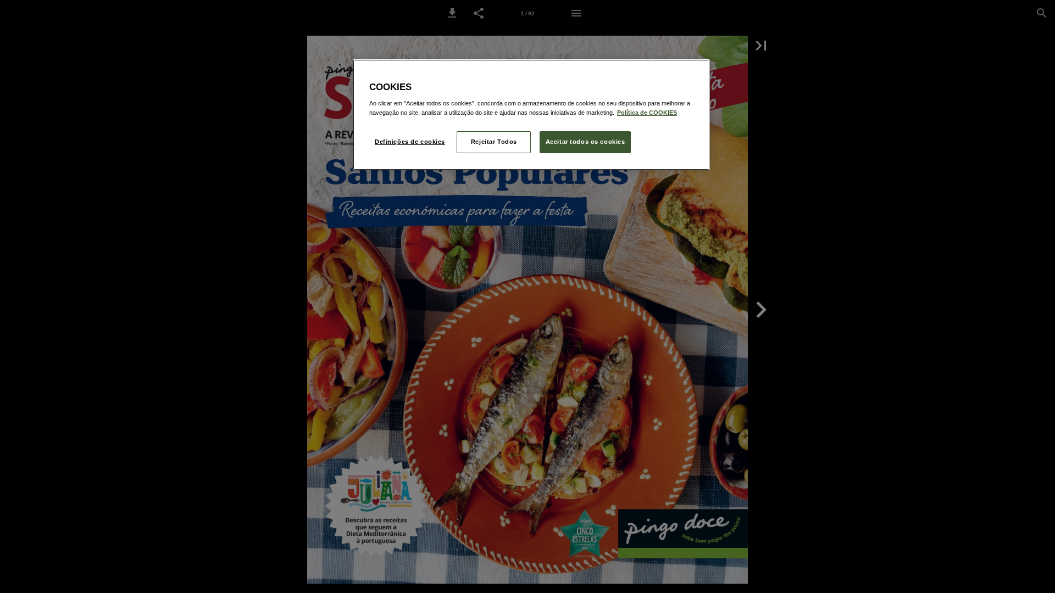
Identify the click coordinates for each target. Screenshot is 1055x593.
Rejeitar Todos (494, 141)
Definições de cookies (410, 141)
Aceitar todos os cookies (585, 141)
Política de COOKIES (647, 112)
